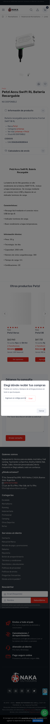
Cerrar (41, 411)
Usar (30, 398)
